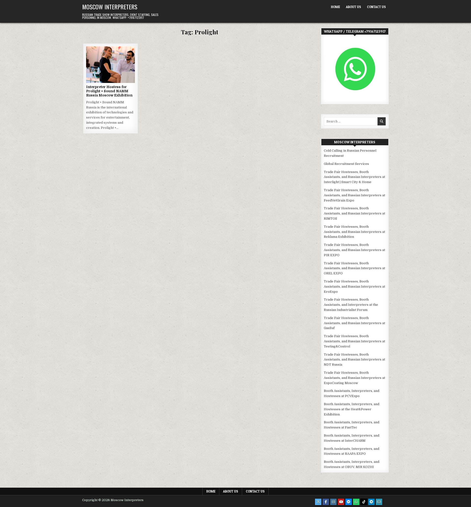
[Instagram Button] (333, 502)
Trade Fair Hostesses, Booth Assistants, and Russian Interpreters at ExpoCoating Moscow (354, 378)
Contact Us (376, 7)
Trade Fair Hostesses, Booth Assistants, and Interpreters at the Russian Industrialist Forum (351, 305)
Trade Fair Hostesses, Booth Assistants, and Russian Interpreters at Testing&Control (354, 341)
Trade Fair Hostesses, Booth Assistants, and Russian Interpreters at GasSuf (354, 323)
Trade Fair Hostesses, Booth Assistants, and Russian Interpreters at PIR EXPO (354, 250)
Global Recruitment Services (346, 164)
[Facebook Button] (326, 502)
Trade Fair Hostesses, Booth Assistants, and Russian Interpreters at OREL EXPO (354, 268)
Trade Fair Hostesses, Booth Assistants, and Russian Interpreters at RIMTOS (354, 213)
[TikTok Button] (364, 502)
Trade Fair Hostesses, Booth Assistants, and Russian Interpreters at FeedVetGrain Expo (354, 195)
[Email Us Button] (379, 502)
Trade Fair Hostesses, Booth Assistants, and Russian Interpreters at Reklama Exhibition (354, 232)
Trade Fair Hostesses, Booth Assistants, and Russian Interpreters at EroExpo (354, 287)
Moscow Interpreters (109, 6)
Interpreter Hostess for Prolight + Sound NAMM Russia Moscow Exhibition (109, 91)
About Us (353, 7)
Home (335, 7)
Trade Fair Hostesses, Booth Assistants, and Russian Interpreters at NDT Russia (354, 360)
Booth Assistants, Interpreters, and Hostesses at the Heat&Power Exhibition (351, 409)
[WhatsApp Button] (356, 502)
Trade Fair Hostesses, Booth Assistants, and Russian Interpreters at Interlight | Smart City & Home (354, 177)
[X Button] (318, 502)
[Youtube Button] (341, 502)
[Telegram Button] (371, 502)
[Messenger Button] (348, 502)
